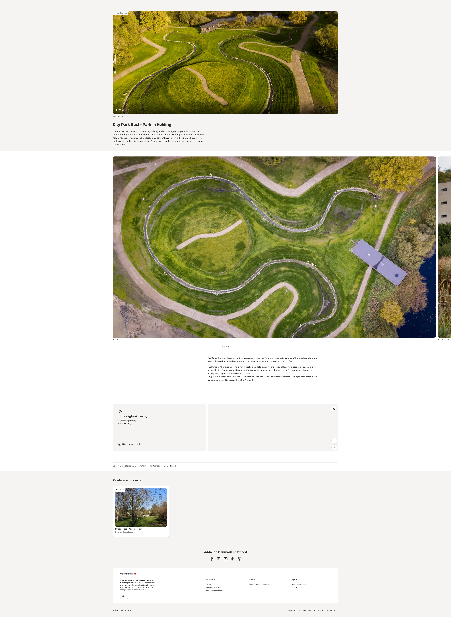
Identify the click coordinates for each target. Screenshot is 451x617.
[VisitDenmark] (128, 574)
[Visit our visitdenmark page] (226, 559)
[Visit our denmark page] (212, 559)
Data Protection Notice (296, 610)
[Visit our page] (219, 559)
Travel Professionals (214, 591)
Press (208, 584)
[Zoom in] (334, 440)
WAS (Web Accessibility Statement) (323, 610)
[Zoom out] (334, 447)
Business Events (213, 587)
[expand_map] (333, 408)
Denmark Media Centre (259, 584)
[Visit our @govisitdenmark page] (232, 559)
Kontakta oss (297, 587)
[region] (273, 427)
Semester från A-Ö (299, 584)
